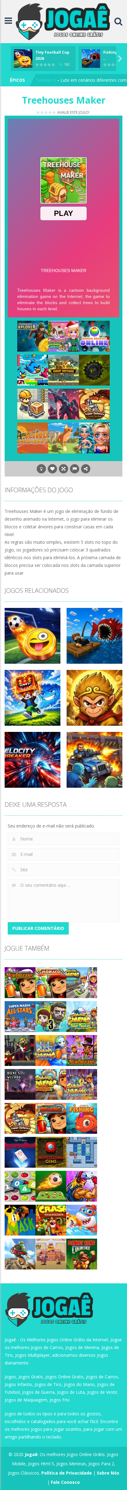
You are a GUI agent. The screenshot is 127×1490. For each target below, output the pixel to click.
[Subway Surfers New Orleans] (81, 1050)
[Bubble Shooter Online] (94, 336)
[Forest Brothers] (63, 370)
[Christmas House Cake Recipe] (63, 336)
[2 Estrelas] (42, 112)
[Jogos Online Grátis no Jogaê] (64, 21)
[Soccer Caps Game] (50, 1186)
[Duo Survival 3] (50, 1016)
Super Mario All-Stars (58, 80)
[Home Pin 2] (50, 1254)
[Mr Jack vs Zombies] (20, 1050)
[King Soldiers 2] (32, 437)
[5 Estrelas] (54, 112)
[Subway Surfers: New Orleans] (20, 982)
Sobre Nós (108, 1473)
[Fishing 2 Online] (81, 1118)
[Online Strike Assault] (63, 404)
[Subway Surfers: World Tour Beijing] (50, 1118)
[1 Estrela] (38, 112)
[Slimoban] (81, 1152)
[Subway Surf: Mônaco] (50, 982)
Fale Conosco (65, 1482)
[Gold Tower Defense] (94, 404)
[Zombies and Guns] (94, 370)
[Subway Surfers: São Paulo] (81, 1016)
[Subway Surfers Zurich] (50, 1084)
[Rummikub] (20, 1152)
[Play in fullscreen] (63, 468)
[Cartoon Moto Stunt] (20, 1254)
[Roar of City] (81, 1186)
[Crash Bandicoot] (50, 1220)
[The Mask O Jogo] (20, 1220)
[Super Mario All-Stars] (20, 1016)
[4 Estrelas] (50, 112)
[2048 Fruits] (20, 1186)
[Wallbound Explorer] (32, 336)
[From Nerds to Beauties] (94, 437)
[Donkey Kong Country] (81, 1254)
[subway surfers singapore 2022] (81, 982)
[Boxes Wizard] (20, 1084)
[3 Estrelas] (46, 112)
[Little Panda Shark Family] (81, 1220)
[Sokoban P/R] (32, 404)
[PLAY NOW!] (23, 58)
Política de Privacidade (66, 1473)
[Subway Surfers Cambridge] (81, 1084)
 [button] (74, 468)
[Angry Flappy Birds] (32, 370)
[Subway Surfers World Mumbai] (50, 1050)
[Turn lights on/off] (41, 468)
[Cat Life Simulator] (63, 437)
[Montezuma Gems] (50, 1152)
